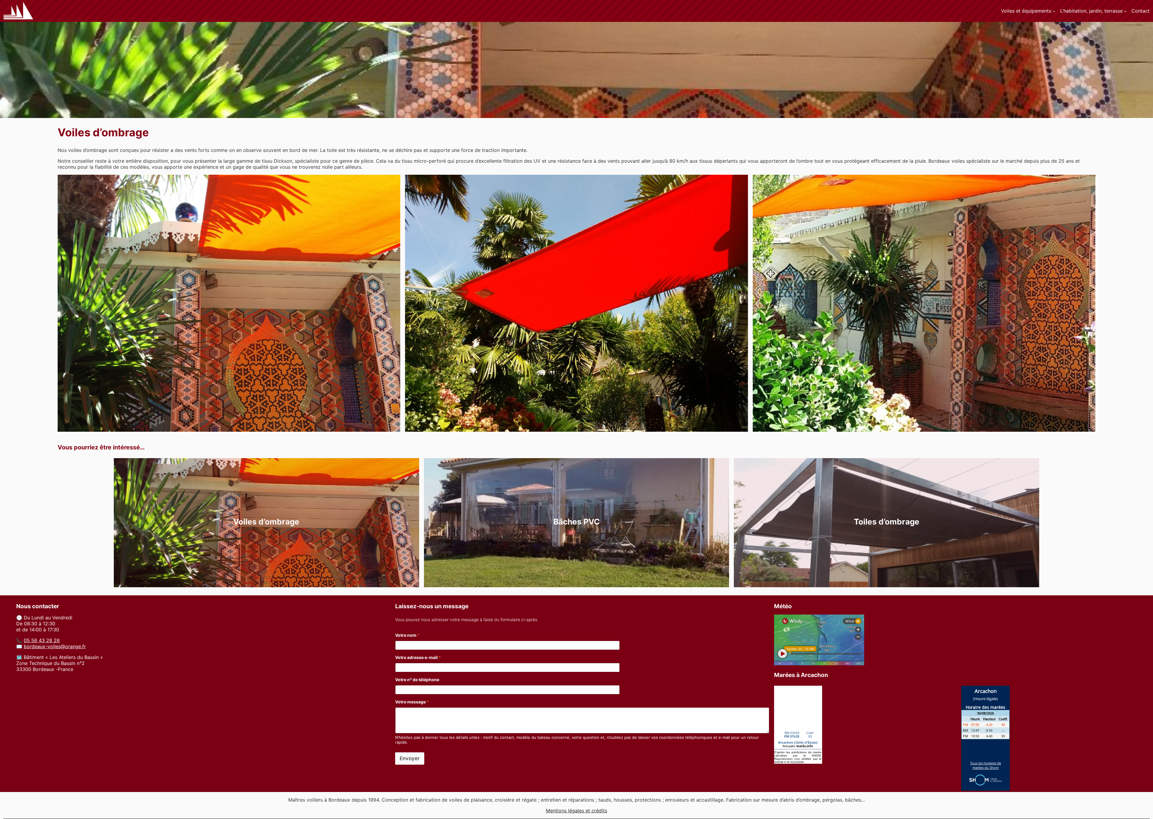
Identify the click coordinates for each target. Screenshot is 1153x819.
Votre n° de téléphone (417, 679)
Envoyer (410, 758)
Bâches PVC (576, 521)
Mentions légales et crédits (576, 811)
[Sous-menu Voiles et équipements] (1053, 11)
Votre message (412, 701)
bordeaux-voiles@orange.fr (55, 646)
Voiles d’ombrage (266, 521)
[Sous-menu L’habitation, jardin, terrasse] (1125, 11)
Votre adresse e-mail (418, 657)
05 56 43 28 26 (42, 640)
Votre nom (407, 635)
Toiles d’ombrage (886, 521)
